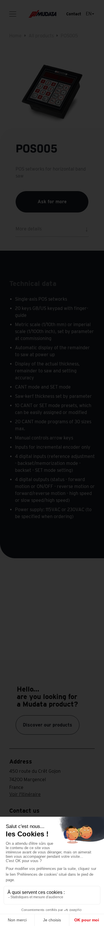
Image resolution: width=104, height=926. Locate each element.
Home (15, 35)
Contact (73, 14)
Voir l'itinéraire (25, 794)
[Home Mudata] (42, 14)
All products (41, 35)
